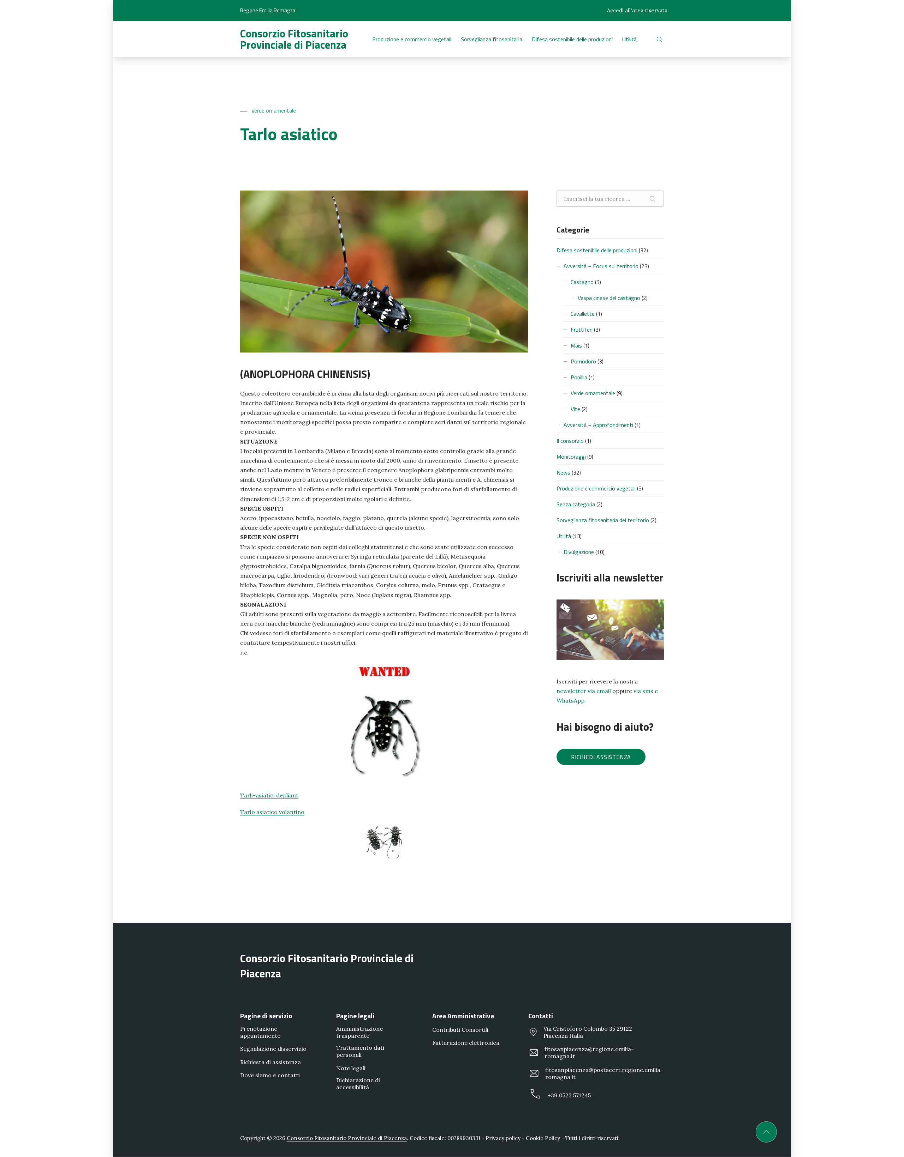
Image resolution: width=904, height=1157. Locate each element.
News (563, 472)
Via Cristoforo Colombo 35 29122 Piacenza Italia (587, 1032)
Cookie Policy (543, 1138)
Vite (575, 409)
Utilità (564, 536)
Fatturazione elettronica (465, 1043)
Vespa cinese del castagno (609, 298)
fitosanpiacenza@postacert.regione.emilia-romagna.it (604, 1073)
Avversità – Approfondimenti (598, 425)
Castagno (582, 282)
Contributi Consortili (460, 1029)
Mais (576, 345)
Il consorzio (570, 440)
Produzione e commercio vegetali (596, 488)
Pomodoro (583, 361)
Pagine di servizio (266, 1016)
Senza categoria (576, 504)
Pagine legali (355, 1016)
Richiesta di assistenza (270, 1062)
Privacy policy (503, 1138)
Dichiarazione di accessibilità (358, 1084)
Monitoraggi (571, 456)
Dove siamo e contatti (270, 1075)
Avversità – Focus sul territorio (601, 266)
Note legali (350, 1068)
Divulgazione (579, 552)
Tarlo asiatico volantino (272, 811)
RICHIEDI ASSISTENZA (601, 757)
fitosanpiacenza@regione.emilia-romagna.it (589, 1053)
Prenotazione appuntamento (260, 1032)
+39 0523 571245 (569, 1095)
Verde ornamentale (273, 110)
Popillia (579, 377)
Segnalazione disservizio (273, 1049)
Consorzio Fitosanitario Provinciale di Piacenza (294, 39)
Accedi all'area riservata (637, 10)
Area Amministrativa (463, 1016)
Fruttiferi (582, 329)
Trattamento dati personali (360, 1051)
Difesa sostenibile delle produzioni (597, 250)
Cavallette (583, 313)
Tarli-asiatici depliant (269, 795)
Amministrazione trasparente (359, 1032)
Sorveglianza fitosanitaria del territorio (603, 520)
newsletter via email (584, 690)
